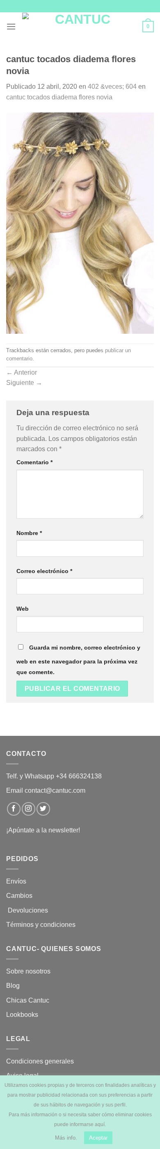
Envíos (16, 881)
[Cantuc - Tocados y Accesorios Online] (79, 26)
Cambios (19, 895)
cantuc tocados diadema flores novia (59, 97)
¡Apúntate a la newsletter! (43, 830)
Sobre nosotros (28, 971)
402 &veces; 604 (112, 86)
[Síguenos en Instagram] (28, 809)
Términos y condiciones (41, 924)
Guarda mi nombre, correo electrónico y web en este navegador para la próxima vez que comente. (78, 659)
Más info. (66, 1138)
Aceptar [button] (98, 1138)
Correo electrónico (44, 571)
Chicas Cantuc (27, 1000)
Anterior (21, 372)
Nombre (29, 533)
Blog (13, 985)
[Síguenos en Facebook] (14, 809)
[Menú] (11, 26)
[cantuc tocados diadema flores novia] (80, 222)
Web (22, 608)
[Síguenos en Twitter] (43, 809)
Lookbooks (22, 1014)
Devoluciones (28, 910)
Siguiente (24, 382)
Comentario (34, 462)
